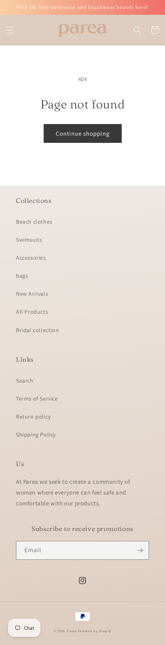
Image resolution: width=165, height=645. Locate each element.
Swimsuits (29, 239)
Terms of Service (37, 398)
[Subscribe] (140, 550)
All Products (32, 311)
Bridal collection (37, 330)
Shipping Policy (36, 434)
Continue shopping (83, 133)
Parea (71, 631)
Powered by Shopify (95, 631)
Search (25, 380)
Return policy (33, 416)
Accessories (31, 257)
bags (22, 275)
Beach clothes (34, 221)
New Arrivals (32, 293)
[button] (10, 30)
